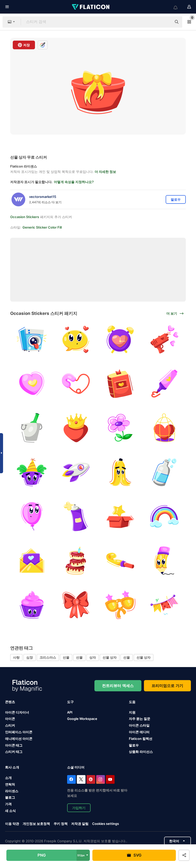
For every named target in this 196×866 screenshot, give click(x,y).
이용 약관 (12, 824)
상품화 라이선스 (141, 752)
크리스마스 (48, 657)
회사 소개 (12, 767)
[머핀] (31, 605)
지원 (132, 712)
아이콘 (10, 719)
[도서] (120, 383)
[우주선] (76, 472)
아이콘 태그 (13, 745)
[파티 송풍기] (120, 560)
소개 (8, 778)
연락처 (10, 784)
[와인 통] (31, 428)
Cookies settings (105, 824)
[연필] (164, 560)
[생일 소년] (31, 472)
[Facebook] (71, 779)
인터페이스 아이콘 (18, 732)
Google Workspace (82, 719)
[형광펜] (164, 383)
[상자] (120, 516)
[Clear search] (165, 22)
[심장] (31, 383)
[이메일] (31, 560)
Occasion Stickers (24, 217)
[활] (76, 605)
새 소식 (10, 811)
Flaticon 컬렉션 (140, 739)
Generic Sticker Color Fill (42, 227)
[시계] (120, 339)
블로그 (10, 797)
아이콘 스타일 (139, 725)
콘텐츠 (10, 702)
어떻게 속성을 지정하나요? (74, 182)
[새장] (164, 428)
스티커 (10, 725)
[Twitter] (81, 779)
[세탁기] (31, 339)
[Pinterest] (91, 779)
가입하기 (78, 808)
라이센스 (11, 791)
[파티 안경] (120, 605)
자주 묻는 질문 (139, 719)
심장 (29, 657)
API (69, 712)
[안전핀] (76, 383)
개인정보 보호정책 (36, 824)
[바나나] (120, 472)
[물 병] (164, 472)
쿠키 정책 (61, 824)
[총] (164, 339)
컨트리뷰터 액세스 (118, 685)
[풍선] (31, 516)
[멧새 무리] (164, 605)
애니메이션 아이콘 (18, 739)
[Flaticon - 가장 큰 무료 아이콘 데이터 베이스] (91, 7)
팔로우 (134, 745)
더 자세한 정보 (105, 172)
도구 (70, 702)
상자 (92, 657)
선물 (66, 657)
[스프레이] (76, 516)
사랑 (16, 657)
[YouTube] (110, 779)
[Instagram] (100, 779)
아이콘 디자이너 (17, 712)
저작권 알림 (80, 824)
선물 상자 (110, 657)
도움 (132, 702)
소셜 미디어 (75, 767)
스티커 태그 (13, 752)
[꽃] (120, 428)
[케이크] (76, 560)
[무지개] (164, 516)
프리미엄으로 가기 (167, 685)
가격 (8, 804)
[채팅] (76, 339)
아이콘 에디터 (139, 732)
